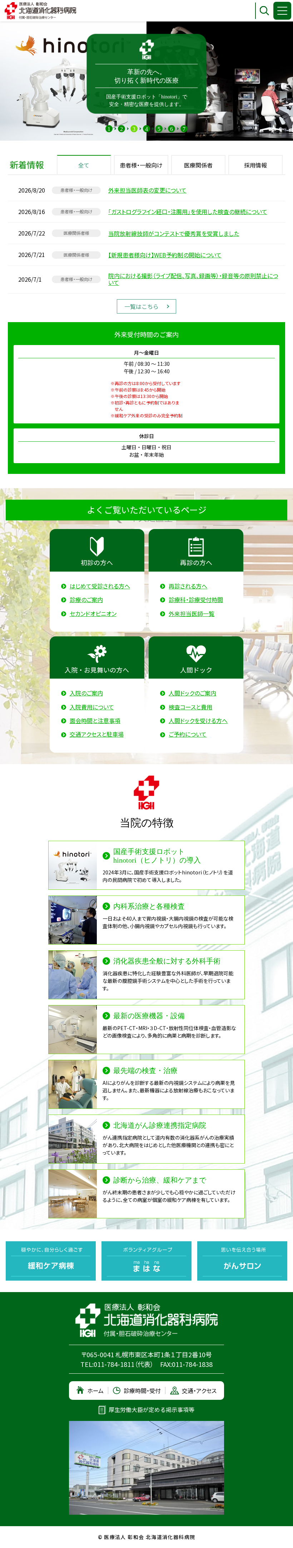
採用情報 (255, 165)
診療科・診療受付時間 (196, 599)
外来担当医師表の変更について (147, 190)
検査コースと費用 (190, 707)
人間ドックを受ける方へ (198, 720)
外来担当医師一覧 (191, 613)
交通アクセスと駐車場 (97, 734)
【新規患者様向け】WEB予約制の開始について (165, 255)
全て (83, 165)
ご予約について (188, 734)
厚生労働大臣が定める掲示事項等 (151, 1409)
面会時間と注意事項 (95, 720)
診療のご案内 (86, 599)
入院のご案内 (86, 693)
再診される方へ (188, 586)
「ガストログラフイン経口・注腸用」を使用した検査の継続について (187, 211)
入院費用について (92, 707)
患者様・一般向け (141, 165)
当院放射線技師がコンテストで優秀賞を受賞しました (173, 233)
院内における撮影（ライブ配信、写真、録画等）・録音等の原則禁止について (193, 279)
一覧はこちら (141, 306)
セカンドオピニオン (93, 613)
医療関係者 (198, 165)
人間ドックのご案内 (192, 693)
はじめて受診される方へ (100, 586)
